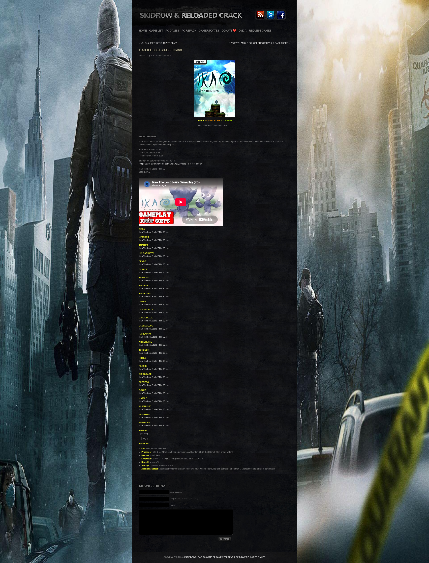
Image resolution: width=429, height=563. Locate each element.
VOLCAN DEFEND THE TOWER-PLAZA (159, 43)
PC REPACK (188, 30)
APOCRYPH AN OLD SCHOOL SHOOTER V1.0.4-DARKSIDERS (258, 43)
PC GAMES (172, 30)
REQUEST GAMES (260, 30)
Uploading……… (147, 433)
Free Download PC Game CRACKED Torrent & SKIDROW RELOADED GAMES (224, 557)
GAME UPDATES (209, 30)
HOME (143, 30)
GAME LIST (156, 30)
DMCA (242, 30)
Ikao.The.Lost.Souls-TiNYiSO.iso (154, 232)
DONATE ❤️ (229, 30)
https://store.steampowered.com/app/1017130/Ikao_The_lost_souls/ (171, 164)
